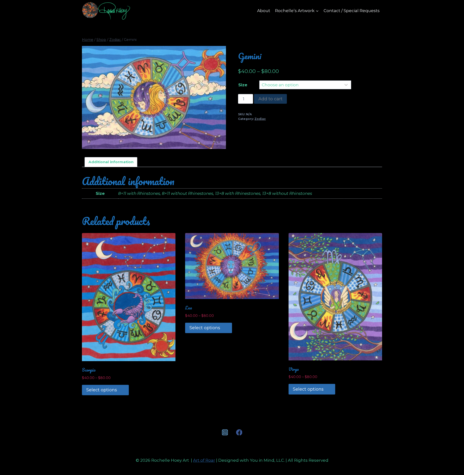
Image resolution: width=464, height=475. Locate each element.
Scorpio (89, 369)
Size (242, 84)
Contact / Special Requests (352, 10)
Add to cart (270, 99)
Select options (101, 390)
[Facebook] (239, 432)
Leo (188, 307)
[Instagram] (225, 432)
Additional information (110, 162)
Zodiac (260, 119)
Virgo (294, 369)
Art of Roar (204, 460)
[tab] (111, 162)
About (263, 10)
